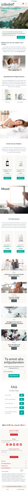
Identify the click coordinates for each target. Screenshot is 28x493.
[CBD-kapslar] (20, 95)
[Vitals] (14, 330)
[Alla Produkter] (14, 282)
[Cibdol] (7, 3)
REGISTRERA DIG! (14, 375)
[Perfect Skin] (14, 307)
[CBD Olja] (8, 95)
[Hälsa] (14, 259)
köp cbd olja (21, 37)
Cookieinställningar (20, 489)
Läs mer (14, 300)
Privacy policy (22, 470)
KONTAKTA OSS (14, 434)
